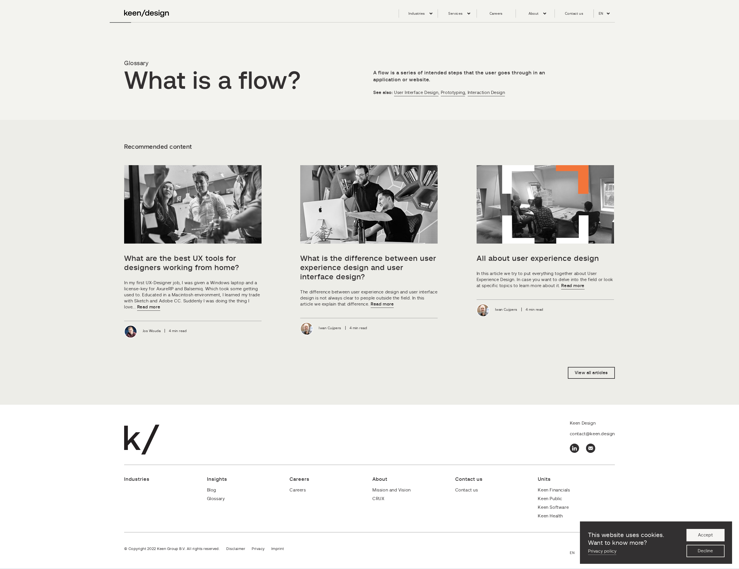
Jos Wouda (152, 331)
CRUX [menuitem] (378, 499)
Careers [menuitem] (496, 13)
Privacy (258, 549)
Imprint (277, 549)
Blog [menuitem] (211, 490)
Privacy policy (602, 551)
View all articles (591, 373)
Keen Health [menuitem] (550, 516)
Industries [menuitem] (416, 13)
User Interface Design (416, 93)
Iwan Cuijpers (330, 328)
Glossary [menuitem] (216, 499)
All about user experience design (538, 258)
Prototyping (453, 93)
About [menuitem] (534, 13)
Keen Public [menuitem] (550, 499)
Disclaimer (235, 549)
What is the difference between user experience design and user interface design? (368, 268)
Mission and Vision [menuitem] (391, 490)
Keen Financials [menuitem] (554, 490)
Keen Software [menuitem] (553, 507)
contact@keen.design (592, 434)
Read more (148, 307)
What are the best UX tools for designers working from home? (181, 263)
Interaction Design (486, 93)
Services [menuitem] (455, 13)
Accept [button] (705, 535)
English (575, 553)
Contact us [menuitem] (574, 13)
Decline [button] (705, 551)
